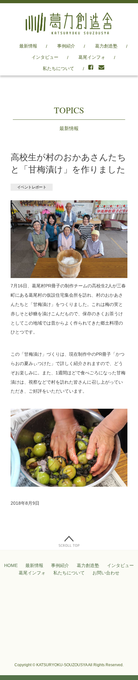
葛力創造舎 (69, 23)
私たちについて (58, 68)
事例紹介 (66, 45)
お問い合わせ (105, 572)
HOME (11, 565)
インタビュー (44, 57)
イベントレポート (31, 187)
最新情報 (28, 45)
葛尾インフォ (91, 57)
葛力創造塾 (106, 45)
